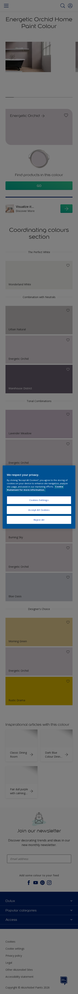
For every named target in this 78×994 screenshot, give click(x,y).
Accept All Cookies (38, 509)
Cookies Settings (38, 500)
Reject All (39, 519)
